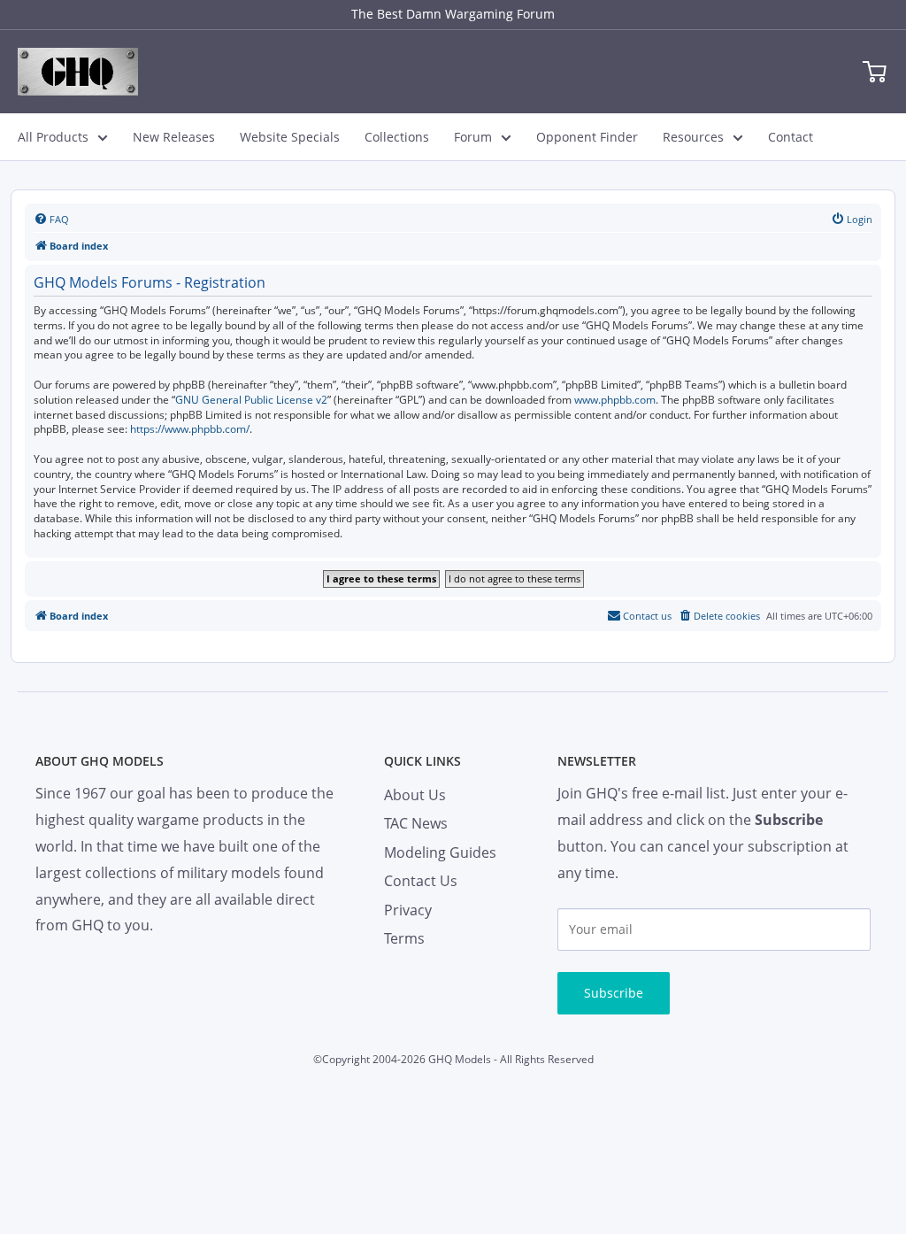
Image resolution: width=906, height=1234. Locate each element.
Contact (790, 136)
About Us (415, 795)
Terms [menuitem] (404, 938)
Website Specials (290, 136)
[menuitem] (51, 219)
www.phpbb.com (615, 400)
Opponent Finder (587, 136)
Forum (473, 136)
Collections (397, 136)
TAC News (416, 823)
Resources (693, 136)
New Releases (174, 136)
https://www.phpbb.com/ (190, 429)
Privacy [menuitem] (408, 910)
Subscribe (613, 992)
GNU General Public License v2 (251, 400)
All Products (53, 136)
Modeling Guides (440, 852)
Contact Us (420, 881)
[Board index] (78, 72)
